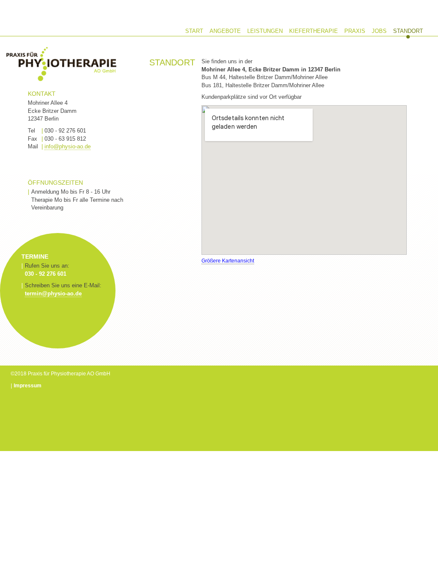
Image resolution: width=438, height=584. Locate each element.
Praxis (354, 31)
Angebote (225, 31)
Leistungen (265, 31)
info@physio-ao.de (67, 146)
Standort (408, 31)
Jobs (379, 31)
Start (194, 31)
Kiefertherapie (313, 31)
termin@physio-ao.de (53, 293)
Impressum (27, 386)
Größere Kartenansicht (227, 261)
